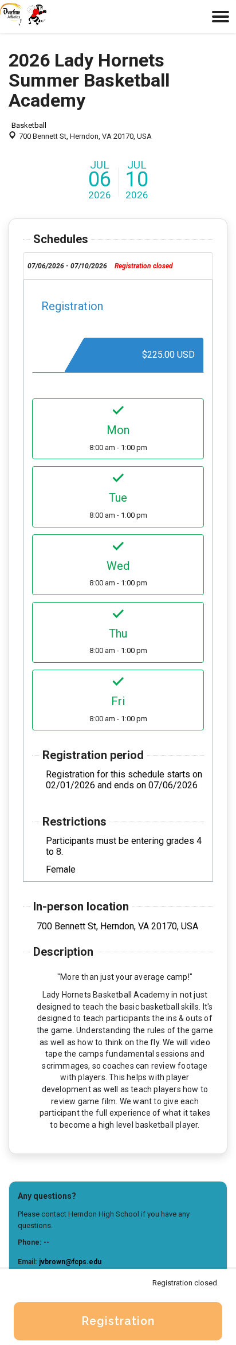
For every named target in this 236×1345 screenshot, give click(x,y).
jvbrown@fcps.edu (70, 1262)
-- (46, 1242)
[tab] (118, 266)
